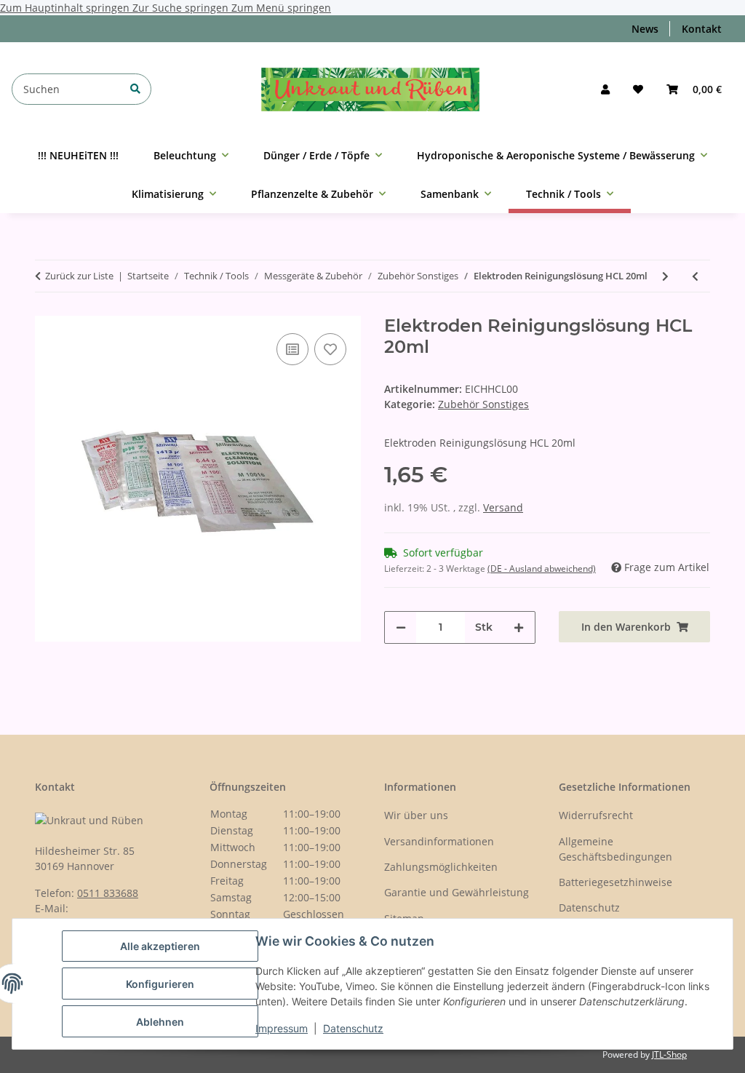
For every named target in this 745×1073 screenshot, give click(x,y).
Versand (503, 507)
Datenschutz (353, 1028)
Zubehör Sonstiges (483, 404)
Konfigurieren (160, 984)
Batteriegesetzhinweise (615, 882)
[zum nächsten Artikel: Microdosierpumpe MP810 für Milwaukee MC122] (665, 276)
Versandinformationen (439, 841)
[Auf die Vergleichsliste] (292, 349)
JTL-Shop (669, 1054)
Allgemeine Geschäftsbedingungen (615, 848)
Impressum (281, 1028)
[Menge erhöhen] (519, 627)
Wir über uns (416, 815)
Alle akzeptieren (160, 946)
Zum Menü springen (281, 8)
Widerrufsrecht (596, 815)
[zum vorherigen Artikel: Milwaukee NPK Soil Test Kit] (695, 276)
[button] (605, 89)
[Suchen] (135, 88)
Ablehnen (160, 1022)
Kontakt (702, 29)
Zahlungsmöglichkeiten (441, 867)
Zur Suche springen (181, 8)
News (645, 29)
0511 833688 (107, 893)
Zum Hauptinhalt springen (66, 8)
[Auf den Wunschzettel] (330, 349)
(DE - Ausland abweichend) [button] (541, 568)
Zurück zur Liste (79, 275)
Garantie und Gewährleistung (456, 892)
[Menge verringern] (401, 627)
